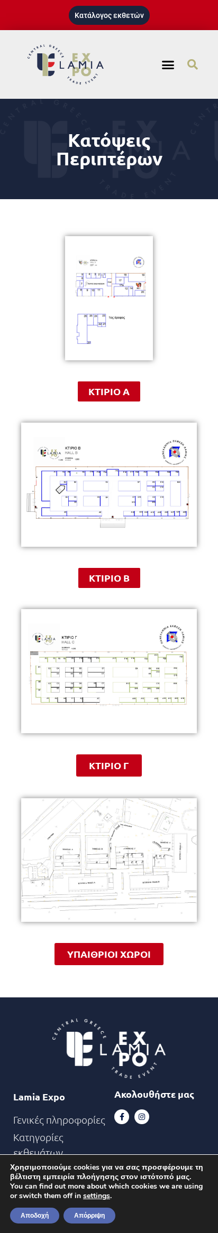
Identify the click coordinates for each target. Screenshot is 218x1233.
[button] (168, 64)
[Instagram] (141, 1116)
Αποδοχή (35, 1215)
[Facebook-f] (121, 1116)
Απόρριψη (89, 1215)
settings (96, 1196)
